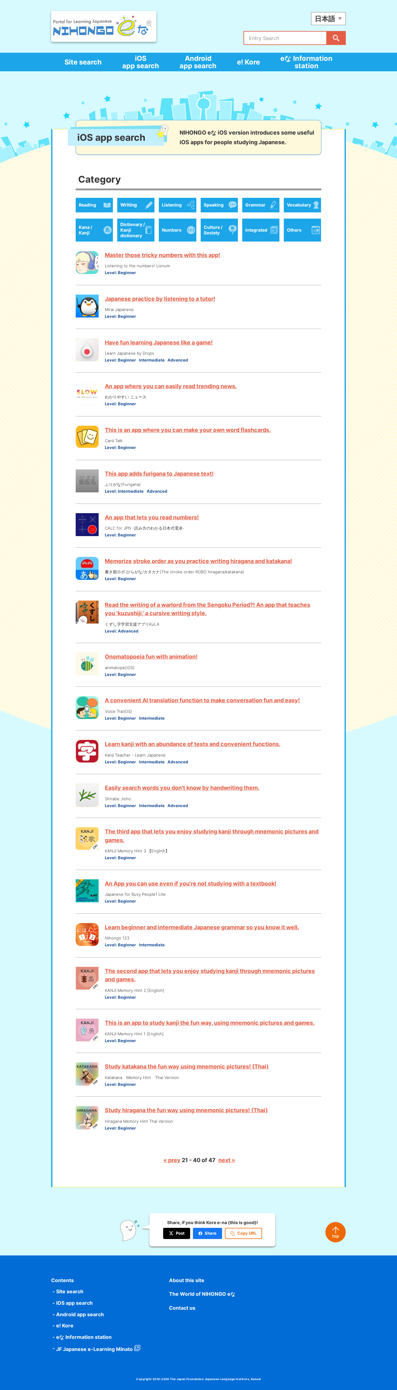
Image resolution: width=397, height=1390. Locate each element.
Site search (83, 62)
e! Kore (248, 62)
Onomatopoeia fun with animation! (151, 656)
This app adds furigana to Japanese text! (159, 473)
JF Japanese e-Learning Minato (94, 1349)
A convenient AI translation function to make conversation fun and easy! (202, 700)
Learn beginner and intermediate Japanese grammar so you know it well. (202, 927)
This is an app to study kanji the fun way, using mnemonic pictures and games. (209, 1022)
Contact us (182, 1308)
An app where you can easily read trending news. (171, 386)
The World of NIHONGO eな (202, 1294)
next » (226, 1160)
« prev (172, 1160)
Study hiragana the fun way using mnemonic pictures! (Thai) (186, 1110)
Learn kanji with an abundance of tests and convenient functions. (192, 744)
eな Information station (306, 62)
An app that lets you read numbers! (152, 517)
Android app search (198, 62)
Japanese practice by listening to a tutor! (160, 298)
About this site (186, 1280)
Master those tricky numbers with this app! (162, 255)
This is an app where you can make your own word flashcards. (188, 430)
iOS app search (140, 62)
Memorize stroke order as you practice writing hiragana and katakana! (198, 561)
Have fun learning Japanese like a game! (159, 342)
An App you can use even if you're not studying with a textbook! (190, 883)
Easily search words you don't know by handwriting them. (182, 787)
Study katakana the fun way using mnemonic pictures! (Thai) (187, 1066)
